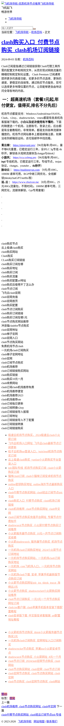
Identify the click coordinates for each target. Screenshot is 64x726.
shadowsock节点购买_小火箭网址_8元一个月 (34, 656)
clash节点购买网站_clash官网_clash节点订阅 (34, 669)
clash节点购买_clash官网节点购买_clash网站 (34, 681)
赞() (4, 694)
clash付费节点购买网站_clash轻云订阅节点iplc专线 (31, 714)
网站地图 (39, 721)
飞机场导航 (47, 3)
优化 (12, 698)
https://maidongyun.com (27, 169)
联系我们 (51, 721)
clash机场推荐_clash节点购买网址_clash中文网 (28, 706)
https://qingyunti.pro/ (24, 145)
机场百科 (36, 32)
